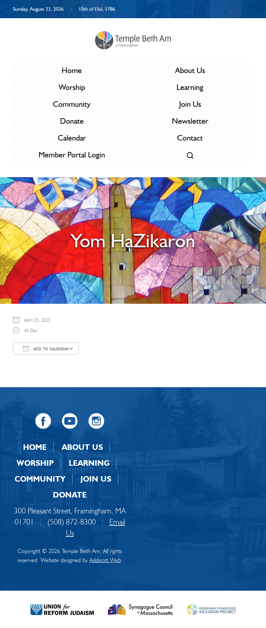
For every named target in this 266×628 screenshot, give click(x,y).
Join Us (190, 104)
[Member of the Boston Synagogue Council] (140, 608)
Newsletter (190, 121)
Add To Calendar (50, 349)
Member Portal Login (72, 154)
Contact (190, 137)
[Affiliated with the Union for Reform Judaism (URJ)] (62, 608)
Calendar (72, 137)
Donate (72, 121)
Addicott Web (105, 560)
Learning (189, 87)
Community (72, 104)
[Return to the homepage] (133, 40)
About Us (190, 70)
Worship (72, 87)
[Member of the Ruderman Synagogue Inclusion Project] (211, 608)
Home (72, 70)
